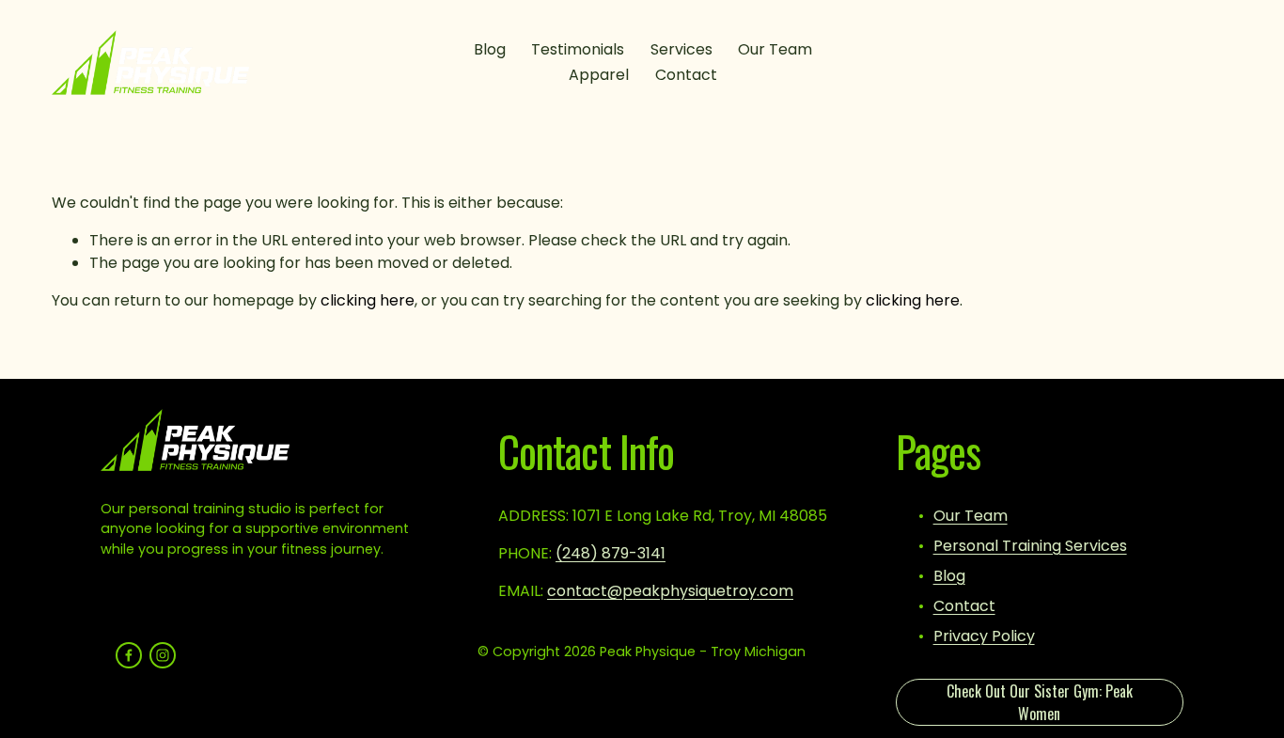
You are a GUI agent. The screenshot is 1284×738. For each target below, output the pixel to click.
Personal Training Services (1030, 546)
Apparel (599, 75)
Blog (490, 49)
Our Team (775, 49)
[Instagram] (162, 655)
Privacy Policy (984, 636)
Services (681, 49)
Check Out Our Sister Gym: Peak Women (1040, 702)
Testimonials (577, 49)
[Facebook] (129, 655)
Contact (686, 75)
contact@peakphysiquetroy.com (670, 591)
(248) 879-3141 (610, 553)
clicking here (368, 300)
